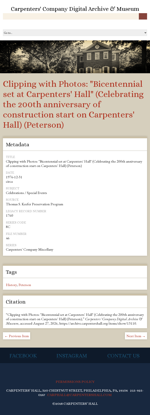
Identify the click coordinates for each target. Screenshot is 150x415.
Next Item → (136, 336)
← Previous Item (16, 336)
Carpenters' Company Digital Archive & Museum (75, 8)
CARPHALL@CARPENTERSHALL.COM (79, 395)
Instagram (71, 356)
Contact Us (123, 356)
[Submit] (143, 16)
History (11, 284)
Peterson (24, 284)
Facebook (23, 356)
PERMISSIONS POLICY (75, 382)
